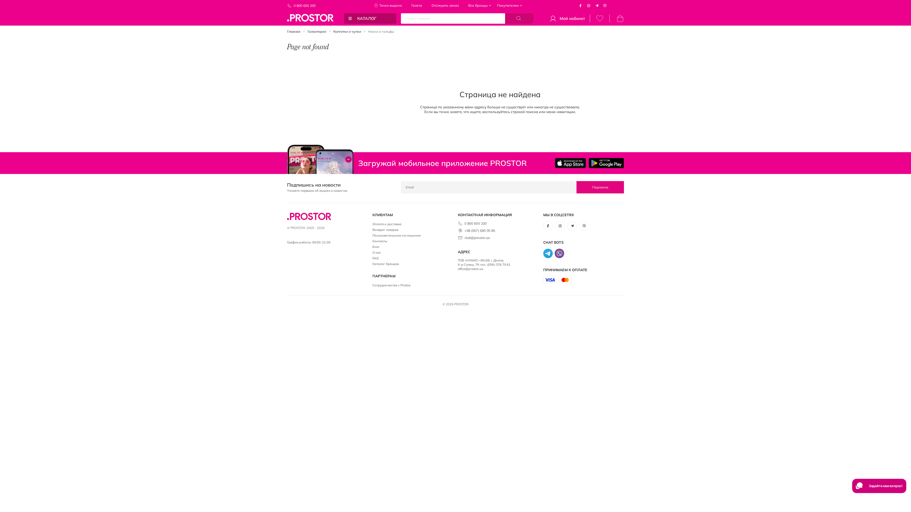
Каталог (366, 18)
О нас (376, 252)
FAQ (375, 258)
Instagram (588, 5)
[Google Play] (606, 163)
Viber (605, 5)
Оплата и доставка (386, 224)
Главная (293, 31)
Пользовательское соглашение (396, 235)
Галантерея (316, 31)
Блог (376, 247)
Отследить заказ (445, 5)
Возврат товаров (385, 230)
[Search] (519, 18)
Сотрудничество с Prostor (391, 285)
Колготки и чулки (347, 31)
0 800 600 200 (305, 6)
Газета (416, 5)
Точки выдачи (390, 5)
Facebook (580, 5)
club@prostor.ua (477, 238)
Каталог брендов (385, 264)
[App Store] (570, 163)
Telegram (596, 5)
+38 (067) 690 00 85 (480, 231)
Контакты (379, 241)
